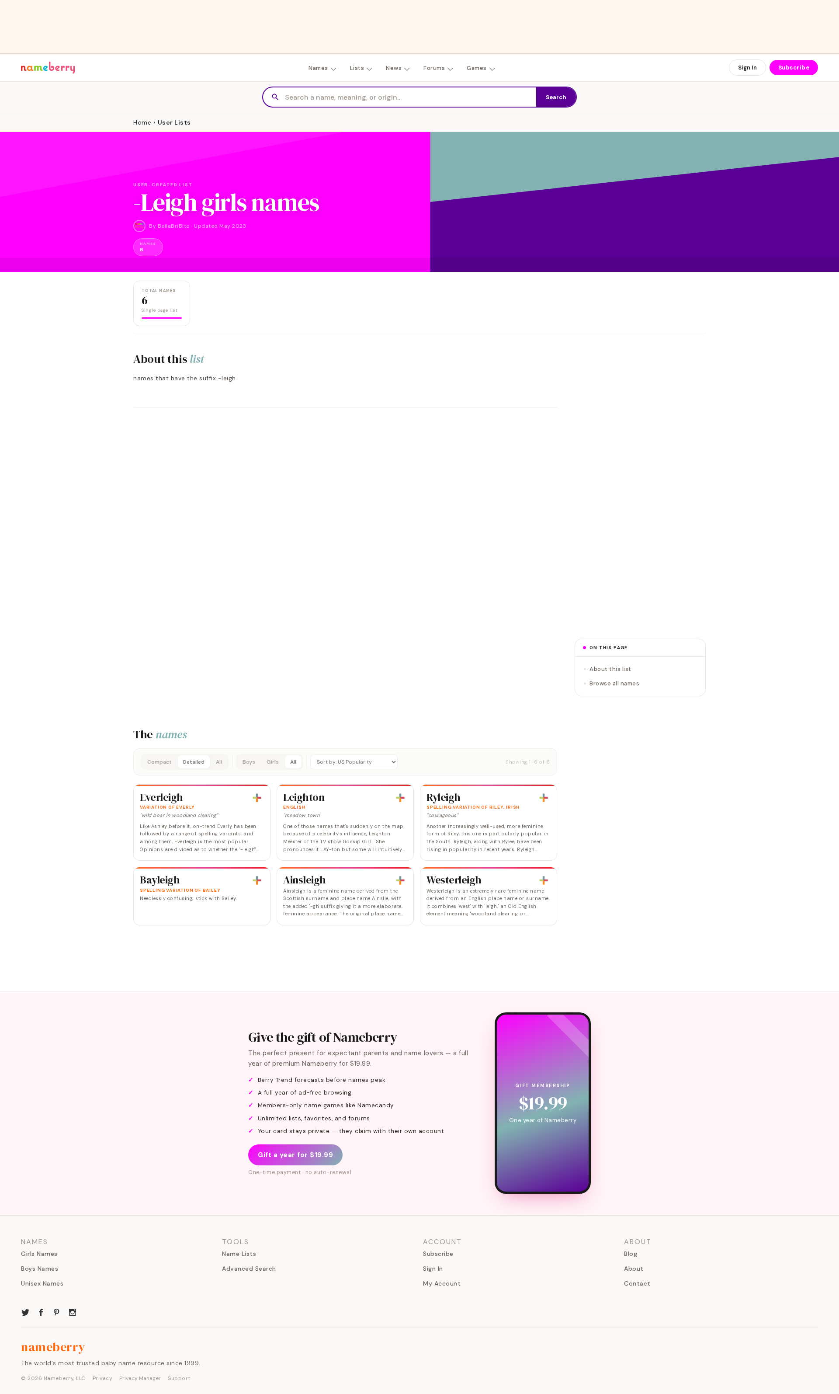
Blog (630, 1254)
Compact (159, 761)
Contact (637, 1283)
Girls (273, 761)
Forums (434, 68)
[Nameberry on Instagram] (72, 1311)
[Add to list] (257, 798)
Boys (249, 761)
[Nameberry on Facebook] (41, 1311)
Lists (357, 68)
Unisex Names (42, 1283)
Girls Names (39, 1254)
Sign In (747, 67)
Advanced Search (249, 1268)
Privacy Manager (140, 1378)
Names (318, 68)
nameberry (53, 1346)
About (634, 1268)
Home (142, 122)
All (219, 761)
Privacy (103, 1378)
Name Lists (239, 1254)
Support (179, 1378)
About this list (610, 669)
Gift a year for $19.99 (295, 1155)
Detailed (194, 761)
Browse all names (614, 683)
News (394, 68)
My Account (442, 1283)
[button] (345, 761)
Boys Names (39, 1268)
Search (556, 97)
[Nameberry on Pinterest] (56, 1311)
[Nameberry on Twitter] (25, 1311)
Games (477, 68)
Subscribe (794, 67)
